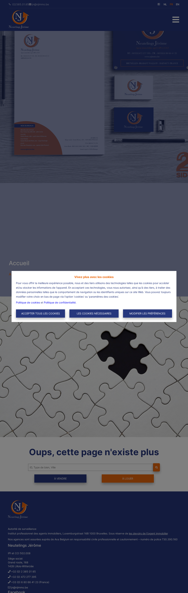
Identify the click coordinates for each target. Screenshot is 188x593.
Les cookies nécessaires (94, 313)
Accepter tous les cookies (40, 313)
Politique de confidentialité (60, 302)
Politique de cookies (28, 302)
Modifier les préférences (147, 313)
